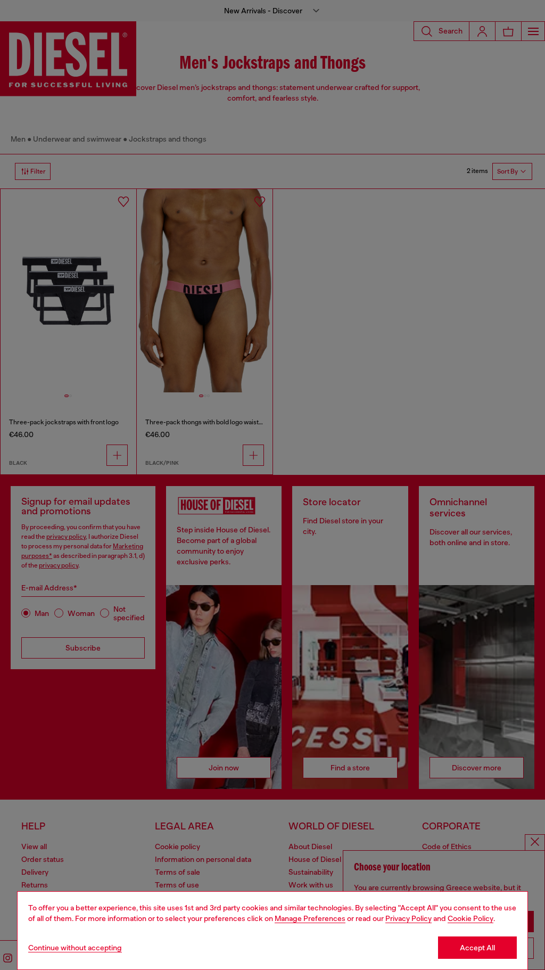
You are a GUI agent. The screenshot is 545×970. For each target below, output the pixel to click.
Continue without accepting (75, 947)
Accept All (477, 947)
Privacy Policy (408, 918)
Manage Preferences (310, 918)
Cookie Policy (470, 918)
